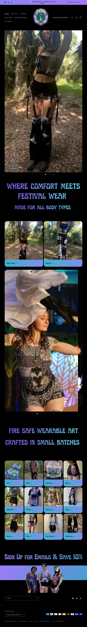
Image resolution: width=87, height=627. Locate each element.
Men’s (28, 483)
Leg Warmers (69, 536)
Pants (67, 510)
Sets (8, 483)
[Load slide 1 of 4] (37, 174)
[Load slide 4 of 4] (45, 174)
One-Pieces (49, 510)
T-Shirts (28, 510)
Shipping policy (45, 621)
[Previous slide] (33, 174)
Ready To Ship (11, 263)
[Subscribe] (36, 598)
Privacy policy (23, 621)
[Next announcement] (58, 2)
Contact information (58, 621)
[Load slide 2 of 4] (40, 174)
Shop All (48, 263)
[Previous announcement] (28, 2)
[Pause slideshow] (54, 174)
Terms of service (34, 621)
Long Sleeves (50, 536)
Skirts (28, 536)
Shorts (67, 483)
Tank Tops (48, 483)
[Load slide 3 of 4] (42, 174)
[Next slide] (50, 174)
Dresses (9, 536)
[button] (15, 14)
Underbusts (10, 510)
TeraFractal (13, 621)
